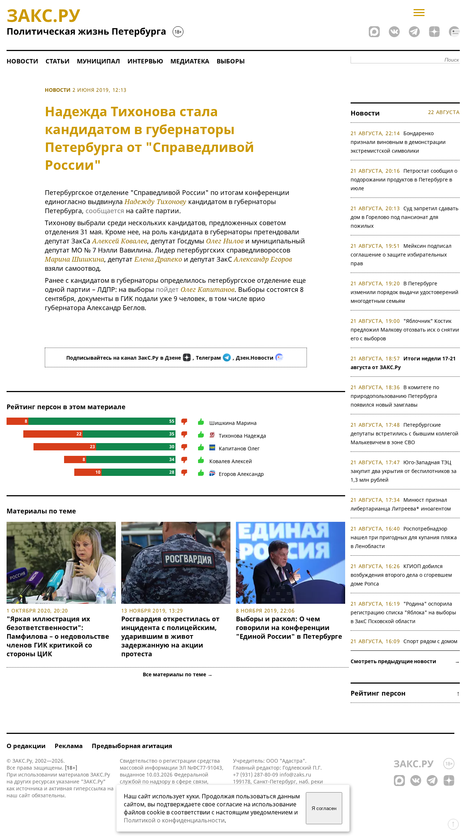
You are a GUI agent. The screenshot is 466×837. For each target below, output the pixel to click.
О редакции (26, 746)
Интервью (145, 61)
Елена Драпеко (158, 259)
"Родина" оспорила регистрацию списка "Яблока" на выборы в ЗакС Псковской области (403, 612)
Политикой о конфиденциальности (174, 820)
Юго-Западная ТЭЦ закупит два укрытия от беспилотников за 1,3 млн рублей (404, 471)
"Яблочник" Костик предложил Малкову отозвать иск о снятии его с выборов (405, 329)
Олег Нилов (225, 240)
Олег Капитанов (207, 289)
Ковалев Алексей (230, 461)
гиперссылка (90, 788)
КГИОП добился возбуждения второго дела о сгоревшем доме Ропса (401, 575)
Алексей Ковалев (119, 240)
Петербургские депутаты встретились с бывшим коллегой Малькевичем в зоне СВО (404, 433)
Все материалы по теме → (178, 674)
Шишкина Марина (233, 422)
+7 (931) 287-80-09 (255, 774)
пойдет (167, 289)
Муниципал (98, 61)
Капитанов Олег (239, 448)
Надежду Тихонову (155, 201)
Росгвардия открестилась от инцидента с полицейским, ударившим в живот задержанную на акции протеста (170, 636)
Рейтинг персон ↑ (405, 693)
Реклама (69, 746)
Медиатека (189, 61)
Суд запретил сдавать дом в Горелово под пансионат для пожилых (405, 217)
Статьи (58, 61)
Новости (22, 61)
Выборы (231, 61)
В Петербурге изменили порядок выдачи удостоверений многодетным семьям (404, 292)
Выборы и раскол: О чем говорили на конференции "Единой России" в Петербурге (289, 627)
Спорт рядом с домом (430, 641)
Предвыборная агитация (132, 746)
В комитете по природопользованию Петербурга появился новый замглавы (395, 396)
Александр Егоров (263, 259)
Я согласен (324, 808)
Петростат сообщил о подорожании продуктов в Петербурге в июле (404, 179)
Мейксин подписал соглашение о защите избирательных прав (401, 254)
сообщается (105, 210)
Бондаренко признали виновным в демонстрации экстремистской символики (398, 142)
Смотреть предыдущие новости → (405, 661)
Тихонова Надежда (242, 435)
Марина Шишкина (74, 259)
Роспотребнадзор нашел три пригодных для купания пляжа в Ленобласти (404, 537)
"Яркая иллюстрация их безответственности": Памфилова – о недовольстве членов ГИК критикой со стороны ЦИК (58, 636)
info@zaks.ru (295, 774)
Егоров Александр (241, 473)
